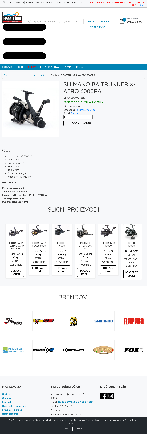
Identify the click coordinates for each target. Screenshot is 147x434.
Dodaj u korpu (81, 123)
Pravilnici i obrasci (12, 409)
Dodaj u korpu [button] (16, 272)
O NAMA (67, 67)
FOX (135, 251)
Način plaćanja (10, 413)
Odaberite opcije (131, 274)
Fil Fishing (62, 253)
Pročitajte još (39, 270)
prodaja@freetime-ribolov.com (75, 401)
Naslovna (7, 394)
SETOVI (32, 67)
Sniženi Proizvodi (98, 21)
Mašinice (20, 75)
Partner (140, 5)
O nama (6, 398)
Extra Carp (18, 255)
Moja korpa (132, 18)
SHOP (21, 67)
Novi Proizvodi (97, 27)
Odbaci (78, 429)
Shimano (75, 113)
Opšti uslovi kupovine (14, 406)
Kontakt (6, 402)
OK (66, 429)
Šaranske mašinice (39, 75)
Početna (8, 75)
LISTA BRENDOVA (49, 67)
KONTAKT (80, 67)
